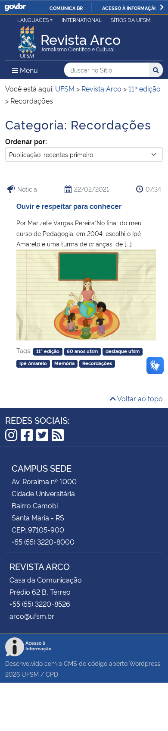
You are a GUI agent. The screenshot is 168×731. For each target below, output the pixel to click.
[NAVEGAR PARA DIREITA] (162, 7)
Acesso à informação (130, 7)
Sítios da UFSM (131, 19)
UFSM (30, 674)
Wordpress (144, 663)
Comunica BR (66, 7)
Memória (64, 363)
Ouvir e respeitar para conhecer (68, 206)
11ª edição (47, 351)
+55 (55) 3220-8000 (43, 541)
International (82, 19)
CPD (52, 674)
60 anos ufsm (82, 351)
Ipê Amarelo (33, 363)
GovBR (15, 7)
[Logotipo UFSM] (27, 39)
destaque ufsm (123, 351)
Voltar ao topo (139, 398)
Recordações (97, 363)
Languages (33, 19)
